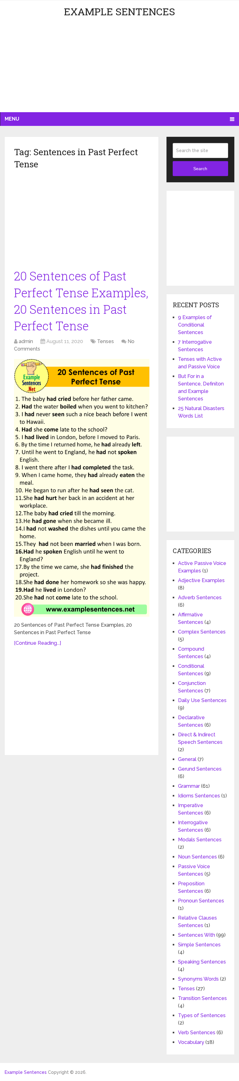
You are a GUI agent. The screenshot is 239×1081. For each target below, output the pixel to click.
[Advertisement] (119, 68)
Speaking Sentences (202, 962)
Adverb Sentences (200, 597)
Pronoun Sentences (201, 901)
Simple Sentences (199, 945)
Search (200, 168)
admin (26, 341)
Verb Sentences (196, 1033)
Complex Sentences (202, 632)
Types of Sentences (202, 1015)
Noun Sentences (197, 857)
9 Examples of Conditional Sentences (195, 324)
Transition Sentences (202, 998)
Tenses (105, 341)
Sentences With (196, 935)
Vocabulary (191, 1042)
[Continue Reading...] (37, 643)
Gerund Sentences (200, 769)
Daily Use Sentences (202, 700)
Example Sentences (119, 11)
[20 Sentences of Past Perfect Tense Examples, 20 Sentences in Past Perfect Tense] (81, 488)
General (187, 759)
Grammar (189, 786)
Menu (12, 119)
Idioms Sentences (199, 796)
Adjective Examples (201, 580)
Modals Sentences (200, 840)
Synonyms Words (198, 979)
